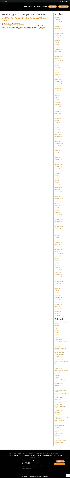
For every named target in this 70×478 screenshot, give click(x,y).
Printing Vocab (58, 404)
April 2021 (57, 99)
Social (21, 455)
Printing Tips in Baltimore (61, 402)
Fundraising (57, 366)
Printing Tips (58, 399)
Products (39, 6)
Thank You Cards (17, 23)
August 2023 (58, 35)
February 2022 (58, 76)
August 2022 (58, 63)
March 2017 (57, 212)
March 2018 (57, 184)
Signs (56, 422)
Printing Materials (59, 397)
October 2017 (58, 196)
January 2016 (58, 244)
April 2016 (57, 237)
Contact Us (44, 6)
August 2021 (58, 90)
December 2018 (58, 164)
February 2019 (58, 159)
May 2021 (57, 97)
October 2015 (58, 251)
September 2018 (59, 171)
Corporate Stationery (37, 455)
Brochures (57, 337)
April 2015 (57, 265)
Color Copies (58, 346)
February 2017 (58, 214)
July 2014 (57, 286)
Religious (60, 455)
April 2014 (57, 292)
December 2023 (58, 26)
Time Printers (58, 435)
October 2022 (58, 58)
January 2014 (58, 299)
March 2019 (57, 157)
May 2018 (57, 180)
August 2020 (58, 118)
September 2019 (59, 143)
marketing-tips (6, 24)
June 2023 (57, 40)
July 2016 (57, 230)
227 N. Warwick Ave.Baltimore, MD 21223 (26, 463)
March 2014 (57, 295)
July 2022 (57, 65)
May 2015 (57, 263)
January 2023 (58, 51)
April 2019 (57, 155)
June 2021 (57, 95)
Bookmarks (57, 332)
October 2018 (58, 168)
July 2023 (57, 37)
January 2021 (58, 106)
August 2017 (58, 201)
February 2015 (58, 269)
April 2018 (57, 182)
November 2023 (58, 28)
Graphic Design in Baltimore (61, 370)
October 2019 (58, 141)
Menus (56, 453)
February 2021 (58, 104)
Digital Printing (58, 356)
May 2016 (57, 235)
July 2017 (57, 203)
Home (25, 6)
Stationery (57, 427)
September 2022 (59, 60)
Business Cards (58, 339)
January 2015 (58, 272)
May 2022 (57, 70)
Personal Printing (59, 383)
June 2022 (57, 67)
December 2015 (58, 246)
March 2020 (57, 129)
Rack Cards (57, 412)
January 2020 (58, 134)
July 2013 (57, 313)
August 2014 (58, 283)
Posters (56, 388)
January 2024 (58, 24)
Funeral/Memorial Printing (34, 453)
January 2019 (58, 161)
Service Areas (33, 457)
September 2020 (59, 116)
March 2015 (57, 267)
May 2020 (57, 125)
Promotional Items (59, 410)
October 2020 (58, 113)
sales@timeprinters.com (26, 468)
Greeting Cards (58, 372)
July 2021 (57, 93)
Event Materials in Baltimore (61, 361)
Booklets (57, 330)
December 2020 (58, 109)
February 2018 (58, 187)
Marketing (57, 377)
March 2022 (57, 74)
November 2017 (58, 194)
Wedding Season (59, 442)
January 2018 (58, 189)
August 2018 (58, 173)
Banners (57, 325)
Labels (52, 453)
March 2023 (57, 47)
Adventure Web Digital (45, 476)
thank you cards (21, 24)
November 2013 (58, 304)
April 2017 (57, 210)
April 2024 (57, 17)
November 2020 (58, 111)
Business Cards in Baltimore (61, 341)
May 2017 (57, 207)
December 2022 (58, 54)
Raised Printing (58, 414)
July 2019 (57, 148)
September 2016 (59, 226)
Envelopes (16, 455)
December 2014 (58, 274)
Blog (56, 328)
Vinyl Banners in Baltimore (61, 440)
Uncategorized (58, 438)
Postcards (57, 385)
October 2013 (58, 306)
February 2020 (58, 132)
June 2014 (57, 288)
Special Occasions (59, 425)
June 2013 (57, 315)
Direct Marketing (59, 359)
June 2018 (57, 178)
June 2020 (57, 122)
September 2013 (59, 308)
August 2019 (58, 145)
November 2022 (58, 56)
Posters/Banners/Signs (47, 455)
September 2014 (59, 281)
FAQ (60, 453)
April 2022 (57, 72)
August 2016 (58, 228)
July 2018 (57, 175)
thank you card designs (13, 24)
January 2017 (58, 217)
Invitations (57, 375)
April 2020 (57, 127)
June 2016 (57, 233)
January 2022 (58, 79)
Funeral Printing (58, 368)
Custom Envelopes (59, 354)
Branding (57, 334)
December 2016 (58, 219)
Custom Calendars (59, 352)
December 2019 (58, 136)
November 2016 (58, 221)
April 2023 (57, 44)
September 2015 (59, 253)
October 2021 (58, 86)
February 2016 (58, 242)
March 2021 (57, 102)
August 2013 (58, 311)
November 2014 (58, 276)
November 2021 (58, 83)
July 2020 (57, 120)
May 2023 (57, 42)
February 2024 (58, 21)
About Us (30, 6)
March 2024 (57, 19)
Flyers (56, 363)
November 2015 (58, 249)
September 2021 (59, 88)
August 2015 (58, 256)
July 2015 (57, 258)
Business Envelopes (60, 344)
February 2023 (58, 49)
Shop (34, 6)
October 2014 (58, 279)
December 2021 (58, 81)
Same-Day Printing (59, 420)
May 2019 (57, 152)
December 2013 (58, 302)
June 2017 (57, 205)
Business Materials (28, 455)
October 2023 (58, 31)
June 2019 (57, 150)
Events (55, 455)
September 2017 (59, 198)
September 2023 (59, 33)
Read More (42, 28)
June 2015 (57, 260)
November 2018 (58, 166)
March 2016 (57, 240)
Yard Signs (57, 444)
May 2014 (57, 290)
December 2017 (58, 191)
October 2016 (58, 224)
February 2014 (58, 297)
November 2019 (58, 139)
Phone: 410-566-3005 (26, 465)
